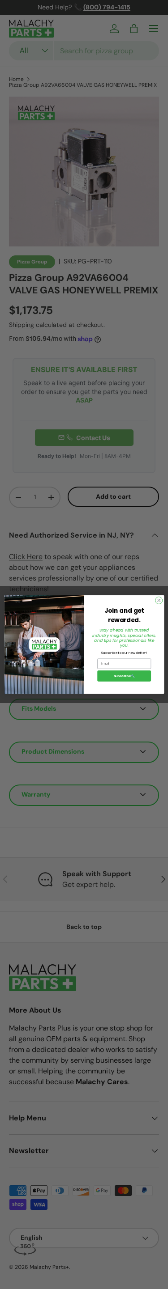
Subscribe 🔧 (124, 676)
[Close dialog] (158, 600)
